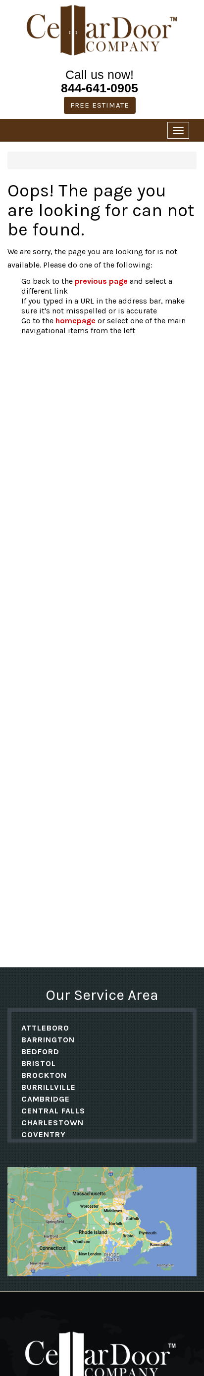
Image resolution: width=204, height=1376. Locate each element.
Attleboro (45, 1027)
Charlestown (52, 1122)
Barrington (48, 1039)
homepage (75, 320)
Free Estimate (99, 105)
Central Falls (53, 1110)
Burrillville (48, 1087)
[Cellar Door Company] (102, 30)
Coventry (43, 1134)
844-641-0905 (99, 88)
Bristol (38, 1063)
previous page (101, 281)
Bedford (40, 1051)
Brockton (44, 1075)
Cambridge (45, 1099)
